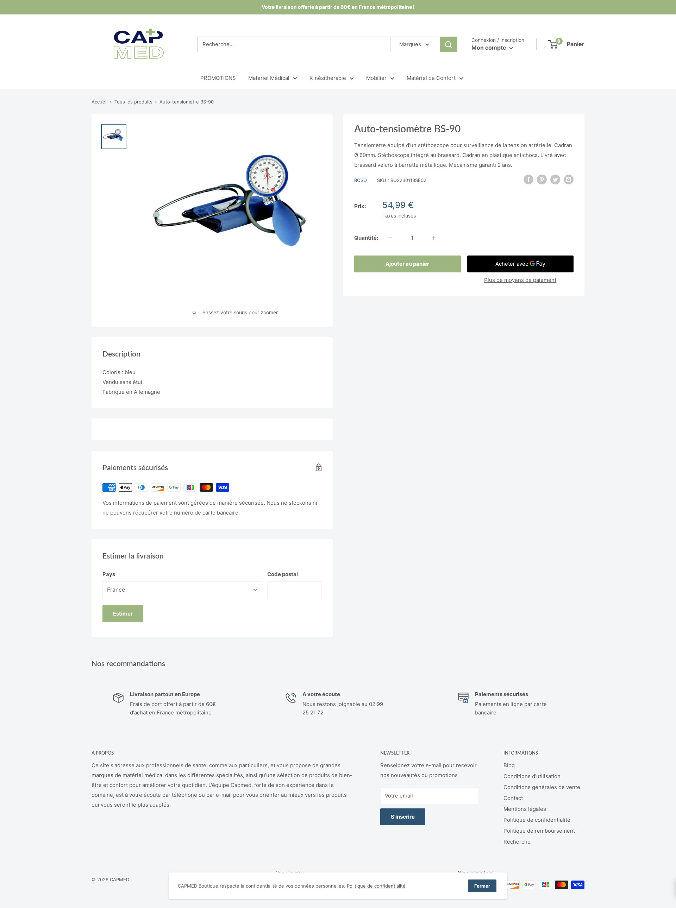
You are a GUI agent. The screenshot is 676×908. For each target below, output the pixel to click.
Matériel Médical (268, 78)
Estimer (123, 613)
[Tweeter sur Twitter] (555, 179)
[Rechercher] (448, 44)
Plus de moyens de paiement (520, 280)
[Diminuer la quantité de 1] (390, 238)
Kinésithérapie (327, 78)
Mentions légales (524, 809)
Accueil (99, 102)
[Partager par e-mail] (569, 179)
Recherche (517, 841)
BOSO (360, 180)
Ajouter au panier (407, 263)
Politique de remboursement (539, 830)
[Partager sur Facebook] (528, 179)
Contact (513, 798)
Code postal (282, 574)
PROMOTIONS (218, 78)
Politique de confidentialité (536, 819)
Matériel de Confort (431, 78)
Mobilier (376, 78)
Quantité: (366, 237)
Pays (108, 574)
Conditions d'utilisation (532, 776)
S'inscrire (403, 816)
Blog (509, 765)
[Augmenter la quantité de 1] (433, 238)
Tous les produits (133, 102)
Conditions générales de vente (541, 787)
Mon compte (489, 47)
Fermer (482, 886)
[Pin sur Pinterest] (542, 179)
